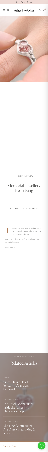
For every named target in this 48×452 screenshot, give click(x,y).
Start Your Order (24, 2)
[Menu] (4, 10)
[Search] (8, 10)
